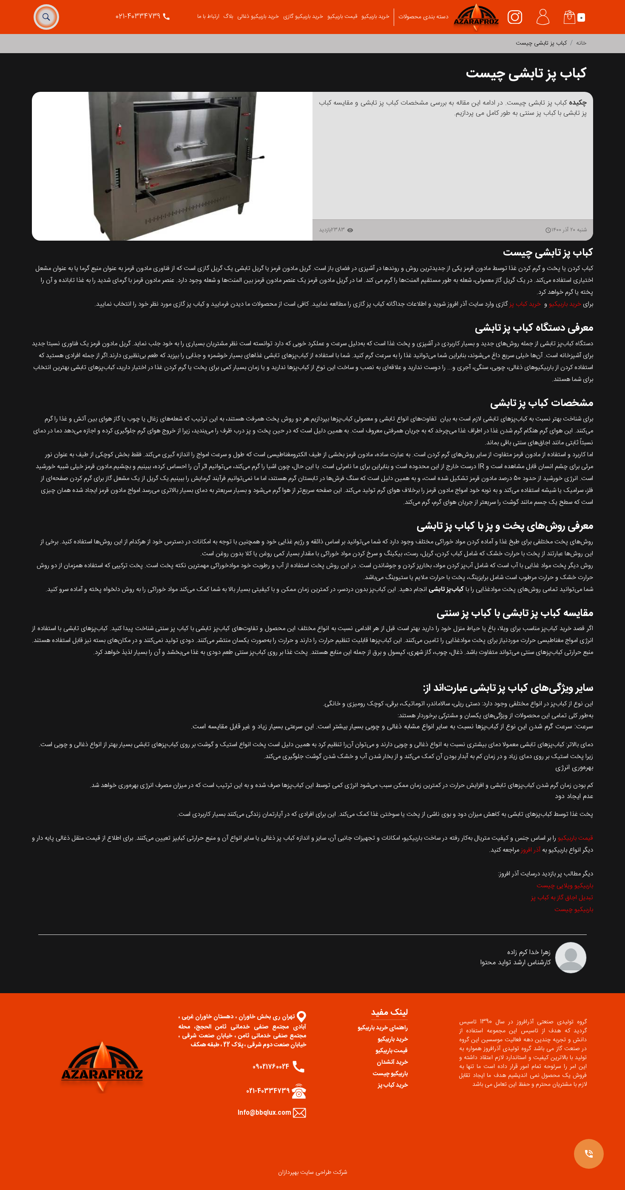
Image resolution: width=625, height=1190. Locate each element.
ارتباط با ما (208, 16)
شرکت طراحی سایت (323, 1172)
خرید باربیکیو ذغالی (258, 16)
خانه (581, 43)
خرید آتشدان (392, 1062)
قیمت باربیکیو (342, 16)
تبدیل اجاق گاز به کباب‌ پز (562, 897)
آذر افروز (530, 850)
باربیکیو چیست (573, 909)
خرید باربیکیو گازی (303, 16)
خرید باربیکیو (375, 16)
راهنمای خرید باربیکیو (383, 1028)
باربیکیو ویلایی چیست (565, 885)
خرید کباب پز (525, 304)
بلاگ (228, 16)
